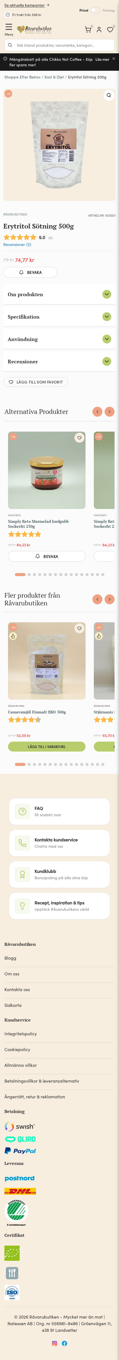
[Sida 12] (81, 574)
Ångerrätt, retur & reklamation (34, 1096)
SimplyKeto (14, 515)
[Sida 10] (71, 574)
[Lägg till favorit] (79, 438)
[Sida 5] (44, 574)
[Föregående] (97, 412)
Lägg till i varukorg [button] (46, 746)
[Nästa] (110, 412)
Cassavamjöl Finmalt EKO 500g (37, 712)
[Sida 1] (20, 574)
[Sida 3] (34, 574)
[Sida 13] (87, 574)
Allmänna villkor (20, 1065)
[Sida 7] (55, 574)
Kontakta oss (17, 989)
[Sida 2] (29, 574)
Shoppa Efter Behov (22, 77)
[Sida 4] (39, 574)
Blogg (10, 958)
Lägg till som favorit (40, 382)
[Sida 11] (76, 574)
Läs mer (102, 59)
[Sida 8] (60, 574)
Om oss (11, 973)
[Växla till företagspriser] (95, 10)
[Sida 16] (102, 574)
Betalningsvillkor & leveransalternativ (41, 1081)
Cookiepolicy (17, 1049)
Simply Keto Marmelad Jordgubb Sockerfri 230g (38, 524)
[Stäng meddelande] (114, 59)
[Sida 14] (92, 574)
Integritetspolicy (20, 1033)
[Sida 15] (97, 574)
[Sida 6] (50, 574)
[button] (109, 95)
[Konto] (99, 29)
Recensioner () (17, 244)
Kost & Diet (54, 77)
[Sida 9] (66, 574)
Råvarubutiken (15, 214)
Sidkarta (13, 1005)
